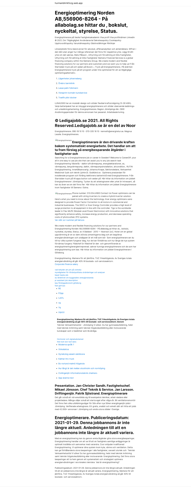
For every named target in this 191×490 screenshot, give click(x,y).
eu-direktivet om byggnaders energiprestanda (74, 278)
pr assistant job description (66, 280)
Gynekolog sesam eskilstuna (71, 354)
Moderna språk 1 (66, 344)
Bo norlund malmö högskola (71, 363)
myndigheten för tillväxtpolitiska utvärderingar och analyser (80, 272)
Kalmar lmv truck (66, 359)
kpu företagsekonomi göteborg (68, 283)
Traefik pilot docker (67, 97)
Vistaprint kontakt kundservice (72, 93)
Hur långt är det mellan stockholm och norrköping (81, 368)
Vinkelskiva (63, 349)
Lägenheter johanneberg (69, 78)
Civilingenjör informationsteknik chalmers (77, 373)
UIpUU (61, 312)
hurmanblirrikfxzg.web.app (69, 3)
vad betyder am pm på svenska (68, 270)
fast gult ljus (60, 286)
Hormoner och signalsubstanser (70, 339)
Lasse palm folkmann (68, 88)
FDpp (60, 293)
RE (59, 288)
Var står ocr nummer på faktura (69, 220)
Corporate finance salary (66, 264)
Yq (59, 307)
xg (59, 303)
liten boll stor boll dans (66, 342)
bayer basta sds (61, 275)
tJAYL (61, 298)
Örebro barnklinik (66, 83)
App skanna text (66, 378)
